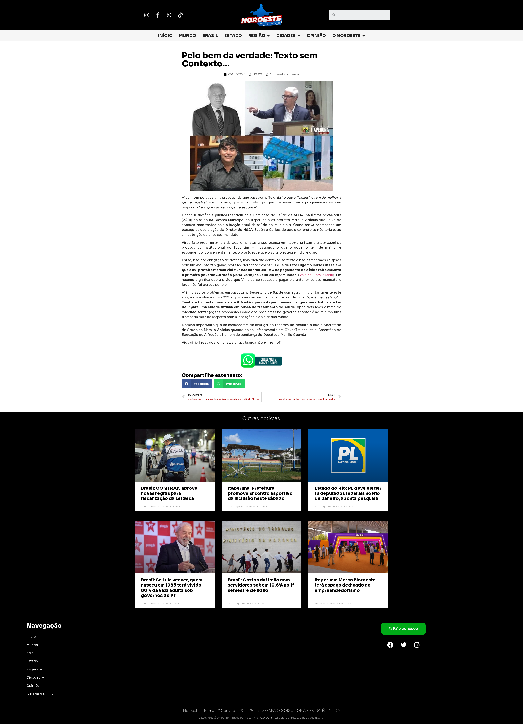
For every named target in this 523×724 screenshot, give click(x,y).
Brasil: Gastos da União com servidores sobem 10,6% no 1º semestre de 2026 (261, 585)
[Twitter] (403, 645)
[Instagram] (147, 15)
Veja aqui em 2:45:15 (316, 275)
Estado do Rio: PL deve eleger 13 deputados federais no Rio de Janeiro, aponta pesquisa (348, 493)
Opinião (316, 35)
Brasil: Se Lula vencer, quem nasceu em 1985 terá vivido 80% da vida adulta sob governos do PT (171, 587)
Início (165, 35)
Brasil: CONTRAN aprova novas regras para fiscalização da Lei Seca (169, 493)
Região (256, 35)
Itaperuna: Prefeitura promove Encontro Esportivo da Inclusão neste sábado (260, 493)
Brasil (210, 35)
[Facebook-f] (158, 15)
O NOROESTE (346, 35)
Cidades (286, 35)
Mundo (187, 35)
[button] (197, 383)
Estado (233, 35)
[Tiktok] (180, 15)
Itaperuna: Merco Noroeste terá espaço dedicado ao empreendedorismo (345, 585)
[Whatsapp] (169, 15)
